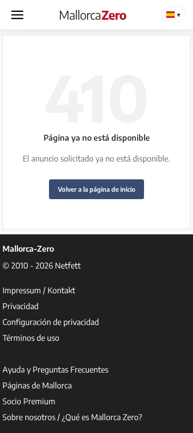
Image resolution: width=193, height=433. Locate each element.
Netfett (68, 266)
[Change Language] (173, 14)
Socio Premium (28, 401)
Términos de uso (30, 338)
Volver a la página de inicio (97, 189)
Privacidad (20, 306)
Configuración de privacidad (50, 322)
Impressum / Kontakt (38, 290)
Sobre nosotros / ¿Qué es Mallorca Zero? (72, 417)
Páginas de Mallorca (37, 385)
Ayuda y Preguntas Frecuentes (55, 370)
